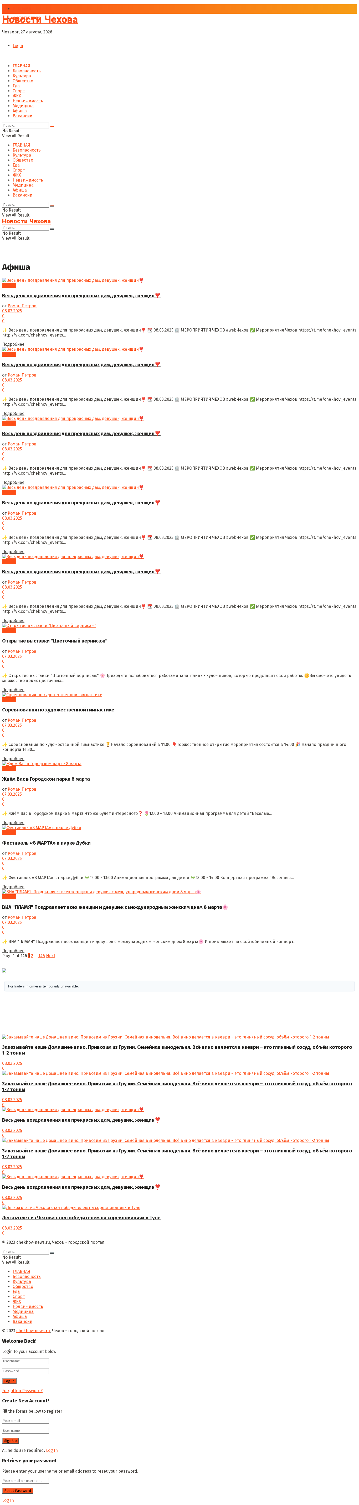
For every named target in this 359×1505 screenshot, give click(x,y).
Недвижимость (28, 100)
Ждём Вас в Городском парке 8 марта (46, 779)
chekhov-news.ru (33, 1242)
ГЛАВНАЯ (21, 65)
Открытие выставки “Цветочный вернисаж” (54, 641)
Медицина (23, 105)
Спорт (19, 90)
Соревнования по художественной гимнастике (58, 710)
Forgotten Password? (22, 1390)
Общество (23, 80)
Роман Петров (22, 305)
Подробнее (13, 344)
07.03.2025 (12, 656)
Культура (22, 75)
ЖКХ (17, 95)
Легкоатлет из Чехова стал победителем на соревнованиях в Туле (81, 1218)
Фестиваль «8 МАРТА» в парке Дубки (46, 843)
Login (18, 45)
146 (41, 955)
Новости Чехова (40, 19)
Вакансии (22, 115)
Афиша (20, 110)
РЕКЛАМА (22, 8)
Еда (16, 85)
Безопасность (27, 70)
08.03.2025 (12, 310)
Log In (52, 1450)
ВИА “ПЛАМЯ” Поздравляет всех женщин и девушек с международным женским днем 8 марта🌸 (115, 907)
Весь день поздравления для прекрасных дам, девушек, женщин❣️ (81, 296)
